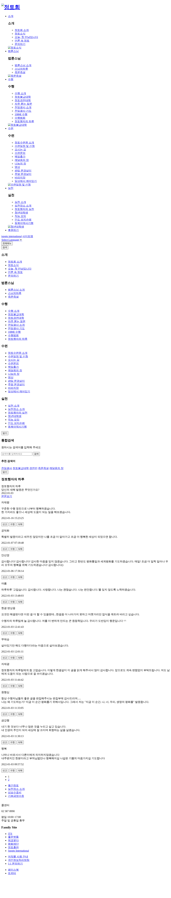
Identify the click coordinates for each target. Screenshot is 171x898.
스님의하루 (21, 68)
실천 (10, 188)
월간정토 (13, 785)
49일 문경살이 (23, 170)
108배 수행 (21, 114)
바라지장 (20, 177)
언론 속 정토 (22, 40)
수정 (12, 524)
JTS (10, 833)
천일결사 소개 (23, 107)
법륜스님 (13, 51)
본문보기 (6, 496)
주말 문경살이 (23, 174)
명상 (17, 167)
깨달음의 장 (22, 160)
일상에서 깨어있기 (26, 181)
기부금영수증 (16, 796)
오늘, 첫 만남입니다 (26, 37)
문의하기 (20, 44)
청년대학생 (21, 212)
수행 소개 (20, 93)
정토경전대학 (23, 100)
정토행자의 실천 (24, 209)
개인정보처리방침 (18, 860)
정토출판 (13, 847)
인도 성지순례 (23, 219)
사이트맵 (27, 236)
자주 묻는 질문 (23, 103)
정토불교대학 (23, 96)
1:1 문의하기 (15, 863)
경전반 (33, 468)
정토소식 (20, 33)
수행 (10, 79)
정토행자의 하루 (24, 121)
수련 (10, 128)
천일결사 (6, 468)
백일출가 (20, 156)
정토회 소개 (22, 30)
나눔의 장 (20, 163)
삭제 (20, 524)
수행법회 (20, 117)
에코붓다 (13, 840)
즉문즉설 (20, 72)
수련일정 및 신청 (25, 146)
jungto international (11, 236)
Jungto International (18, 850)
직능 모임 (20, 216)
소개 (10, 16)
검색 (36, 454)
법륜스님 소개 (23, 65)
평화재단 (13, 843)
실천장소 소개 (23, 205)
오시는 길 (20, 149)
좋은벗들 (13, 836)
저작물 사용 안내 (18, 856)
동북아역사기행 (24, 223)
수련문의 (20, 153)
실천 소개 (20, 202)
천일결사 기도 (23, 110)
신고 (5, 524)
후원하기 (13, 230)
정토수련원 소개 (24, 142)
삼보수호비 (14, 792)
